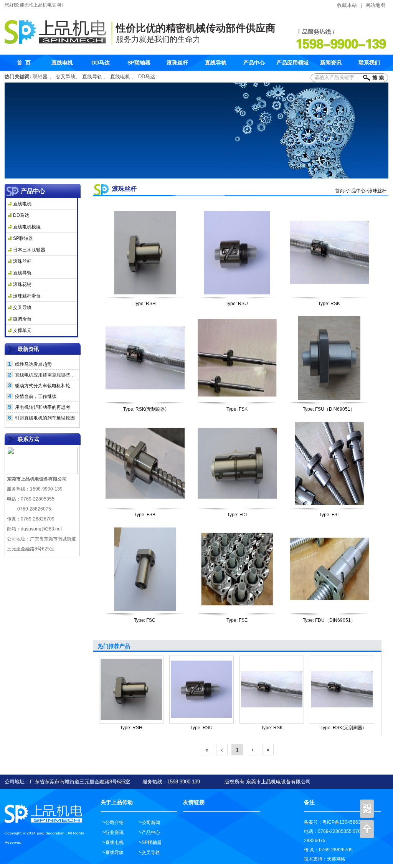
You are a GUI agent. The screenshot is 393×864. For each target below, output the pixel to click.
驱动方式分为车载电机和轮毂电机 (49, 385)
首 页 (24, 62)
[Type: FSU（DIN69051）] (329, 358)
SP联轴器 (23, 238)
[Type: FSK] (237, 358)
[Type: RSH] (145, 252)
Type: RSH (145, 303)
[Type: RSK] (329, 252)
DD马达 (146, 76)
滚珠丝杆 (22, 261)
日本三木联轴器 (29, 250)
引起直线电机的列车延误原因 (45, 418)
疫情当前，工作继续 (35, 396)
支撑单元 (22, 330)
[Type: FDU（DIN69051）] (329, 569)
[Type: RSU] (237, 252)
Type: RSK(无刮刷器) (145, 409)
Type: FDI (237, 514)
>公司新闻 (149, 822)
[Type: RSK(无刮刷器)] (145, 358)
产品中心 (356, 190)
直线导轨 (92, 76)
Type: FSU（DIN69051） (329, 409)
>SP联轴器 (150, 842)
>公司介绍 (113, 822)
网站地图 (375, 5)
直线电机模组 (27, 227)
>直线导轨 (113, 852)
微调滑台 (22, 319)
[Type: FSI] (329, 463)
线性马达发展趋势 (33, 364)
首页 (339, 190)
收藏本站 (347, 5)
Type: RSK (329, 303)
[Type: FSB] (145, 463)
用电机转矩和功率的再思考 (42, 407)
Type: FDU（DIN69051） (329, 620)
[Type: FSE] (237, 569)
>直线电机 (113, 842)
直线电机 (120, 76)
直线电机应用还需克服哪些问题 (47, 375)
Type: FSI (329, 514)
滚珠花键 (22, 284)
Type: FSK (237, 409)
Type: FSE (237, 620)
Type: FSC (144, 620)
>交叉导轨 (149, 852)
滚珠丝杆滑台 (27, 296)
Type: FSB (144, 514)
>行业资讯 (113, 832)
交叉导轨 (66, 76)
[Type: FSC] (145, 569)
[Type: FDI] (237, 463)
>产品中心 (149, 832)
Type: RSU (237, 303)
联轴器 (41, 76)
